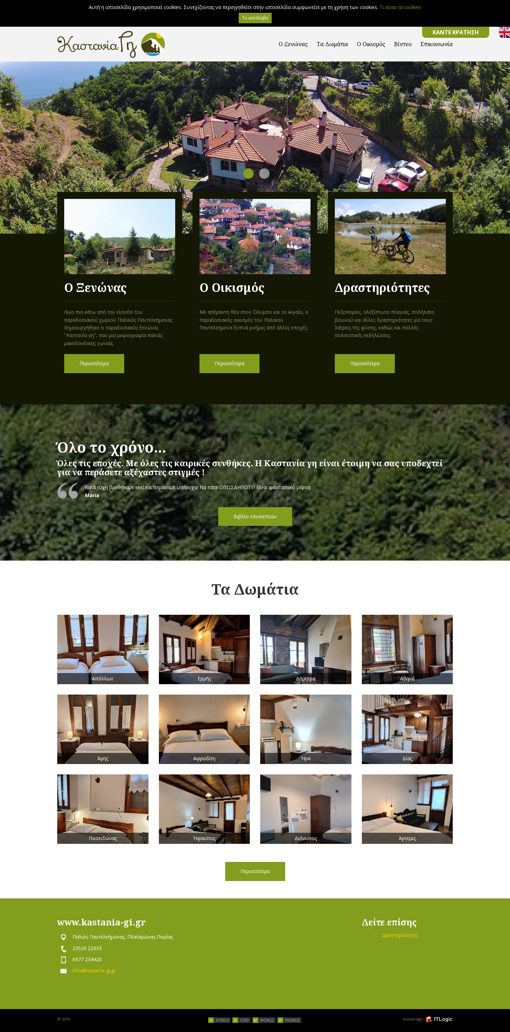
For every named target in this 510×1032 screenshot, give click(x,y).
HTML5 (222, 1020)
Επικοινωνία (436, 44)
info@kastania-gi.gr (94, 970)
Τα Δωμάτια (332, 44)
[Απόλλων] (102, 649)
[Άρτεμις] (407, 809)
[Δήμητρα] (305, 649)
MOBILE (292, 1020)
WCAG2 (267, 1020)
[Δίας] (407, 729)
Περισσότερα (94, 363)
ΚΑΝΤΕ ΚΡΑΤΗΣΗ (456, 32)
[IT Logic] (439, 1019)
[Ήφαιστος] (204, 809)
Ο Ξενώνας (293, 44)
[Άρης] (102, 729)
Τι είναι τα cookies (400, 7)
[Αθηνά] (407, 649)
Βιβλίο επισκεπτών (255, 516)
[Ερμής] (204, 649)
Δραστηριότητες (400, 935)
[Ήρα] (305, 729)
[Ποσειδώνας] (102, 809)
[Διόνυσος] (305, 809)
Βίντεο (402, 44)
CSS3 (244, 1020)
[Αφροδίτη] (204, 729)
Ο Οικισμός (371, 44)
